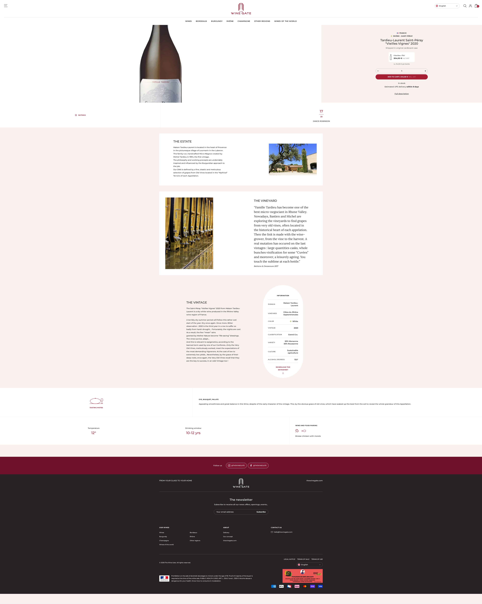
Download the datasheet (283, 368)
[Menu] (6, 5)
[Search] (464, 5)
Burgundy (163, 536)
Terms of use (317, 559)
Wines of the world (166, 544)
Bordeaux (193, 532)
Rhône (192, 536)
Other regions (195, 540)
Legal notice (289, 559)
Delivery (226, 532)
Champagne (164, 540)
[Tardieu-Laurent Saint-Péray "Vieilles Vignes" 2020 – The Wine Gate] (241, 8)
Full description (402, 94)
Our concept (228, 536)
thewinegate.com (230, 540)
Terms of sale (303, 559)
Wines (161, 532)
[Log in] (470, 5)
